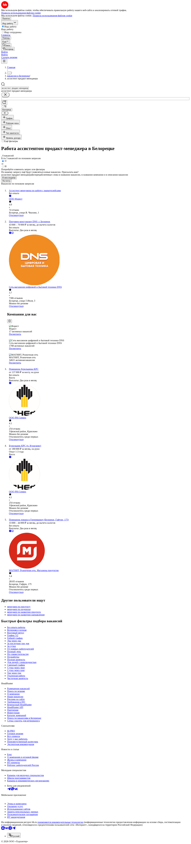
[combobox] (15, 88)
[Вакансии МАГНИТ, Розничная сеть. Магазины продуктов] (98, 551)
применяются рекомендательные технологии (60, 822)
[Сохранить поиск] (4, 102)
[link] (6, 45)
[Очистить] (5, 94)
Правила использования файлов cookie (52, 15)
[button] (4, 52)
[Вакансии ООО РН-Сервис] (98, 400)
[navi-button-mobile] (4, 61)
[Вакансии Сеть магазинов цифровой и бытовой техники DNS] (98, 260)
